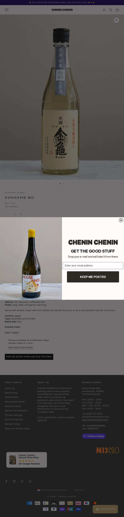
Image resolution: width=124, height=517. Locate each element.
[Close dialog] (121, 220)
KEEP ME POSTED (93, 277)
